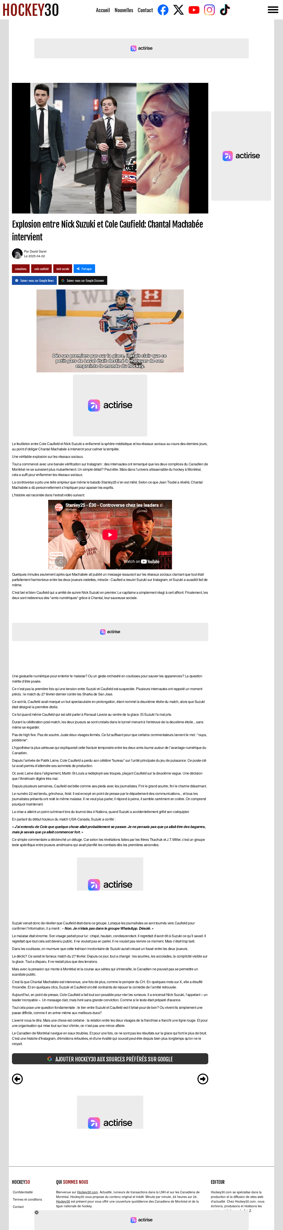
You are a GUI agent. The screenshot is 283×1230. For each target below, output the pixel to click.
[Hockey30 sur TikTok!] (225, 9)
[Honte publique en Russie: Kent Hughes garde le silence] (17, 1079)
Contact (145, 10)
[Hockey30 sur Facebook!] (163, 9)
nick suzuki (62, 268)
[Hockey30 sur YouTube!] (194, 9)
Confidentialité (23, 1192)
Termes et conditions (27, 1199)
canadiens (21, 268)
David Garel (38, 251)
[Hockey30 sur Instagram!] (209, 9)
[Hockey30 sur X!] (178, 9)
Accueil (103, 10)
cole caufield (41, 268)
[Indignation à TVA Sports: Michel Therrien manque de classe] (202, 1079)
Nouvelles (124, 10)
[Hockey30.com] (30, 9)
